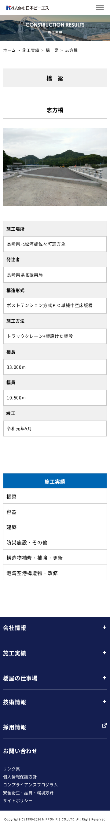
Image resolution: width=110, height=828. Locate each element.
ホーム (9, 50)
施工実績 (30, 50)
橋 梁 (52, 50)
